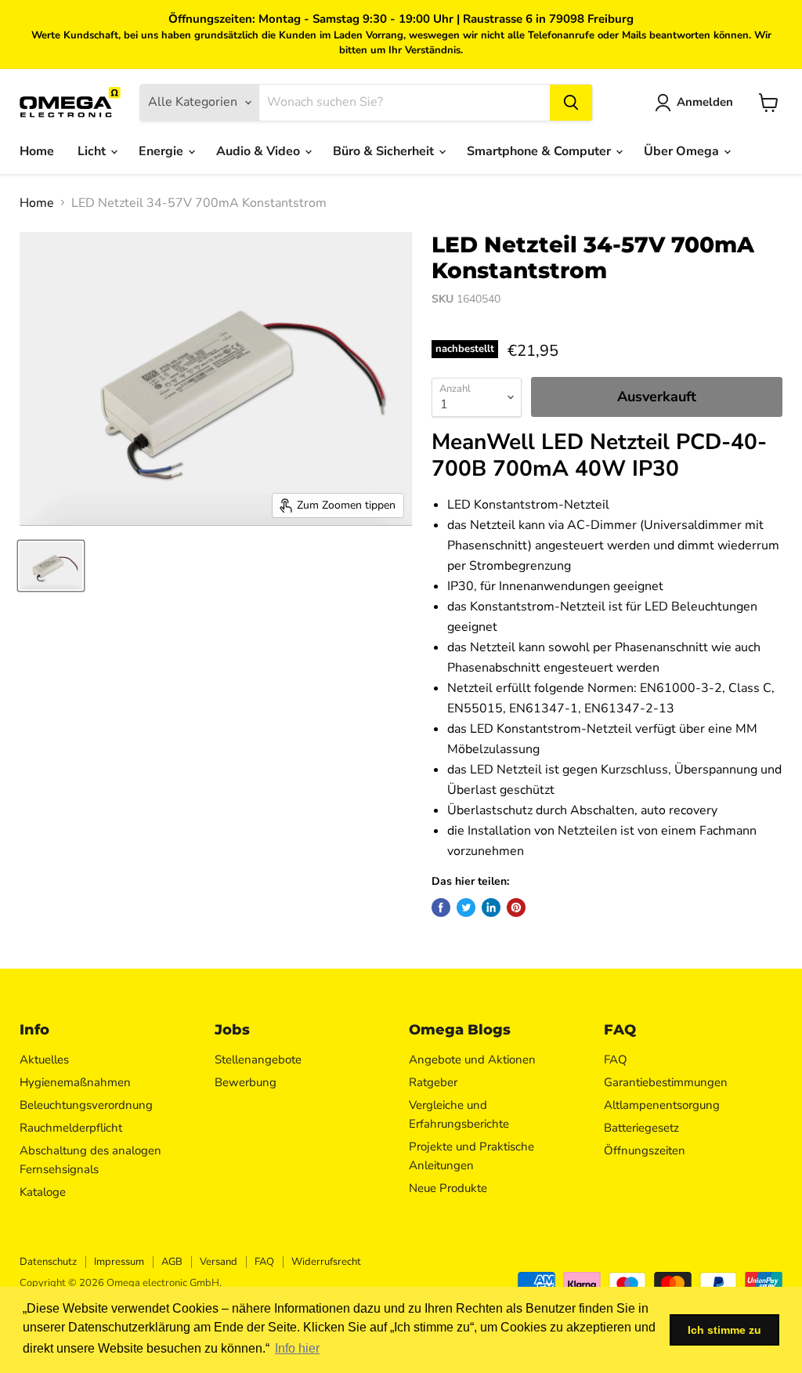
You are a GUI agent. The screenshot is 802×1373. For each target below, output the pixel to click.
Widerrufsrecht (326, 1262)
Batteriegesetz (641, 1128)
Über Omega (683, 151)
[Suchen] (571, 103)
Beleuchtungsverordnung (86, 1105)
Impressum (119, 1262)
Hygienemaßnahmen (75, 1082)
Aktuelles (44, 1059)
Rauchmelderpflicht (71, 1128)
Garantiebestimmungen (666, 1082)
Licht (93, 151)
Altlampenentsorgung (662, 1105)
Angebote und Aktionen (472, 1059)
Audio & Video (259, 151)
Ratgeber (433, 1082)
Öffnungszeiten (644, 1150)
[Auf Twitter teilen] (466, 907)
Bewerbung (245, 1082)
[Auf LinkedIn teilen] (491, 907)
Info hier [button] (297, 1348)
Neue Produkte (448, 1188)
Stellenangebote (258, 1059)
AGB (171, 1262)
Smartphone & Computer (540, 151)
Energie (162, 151)
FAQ (615, 1059)
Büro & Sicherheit (385, 151)
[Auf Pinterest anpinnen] (516, 907)
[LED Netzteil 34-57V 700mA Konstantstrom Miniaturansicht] (51, 566)
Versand (218, 1262)
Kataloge (43, 1192)
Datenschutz (48, 1262)
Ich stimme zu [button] (724, 1330)
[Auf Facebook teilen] (441, 907)
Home (37, 151)
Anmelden (705, 102)
